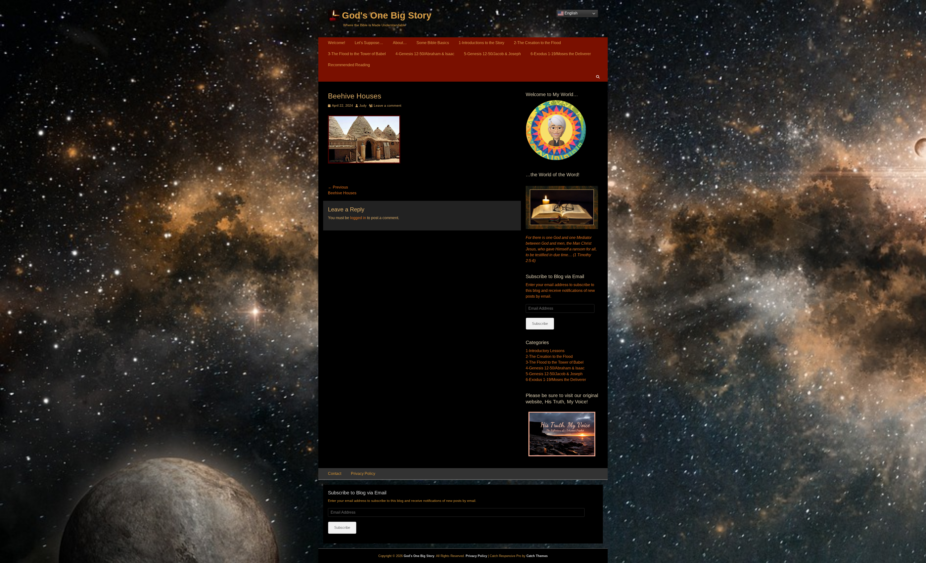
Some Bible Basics (432, 43)
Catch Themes (537, 556)
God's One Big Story (386, 15)
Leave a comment (387, 105)
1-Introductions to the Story (481, 43)
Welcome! (336, 43)
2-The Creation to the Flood (537, 43)
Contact (334, 473)
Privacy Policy (363, 473)
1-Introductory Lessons (545, 351)
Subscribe (540, 323)
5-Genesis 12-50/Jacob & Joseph (492, 54)
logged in (358, 218)
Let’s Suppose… (369, 43)
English (571, 13)
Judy (363, 105)
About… (400, 43)
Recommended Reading (349, 65)
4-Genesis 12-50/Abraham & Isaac (424, 54)
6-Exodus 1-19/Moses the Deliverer (561, 54)
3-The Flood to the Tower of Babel (357, 54)
